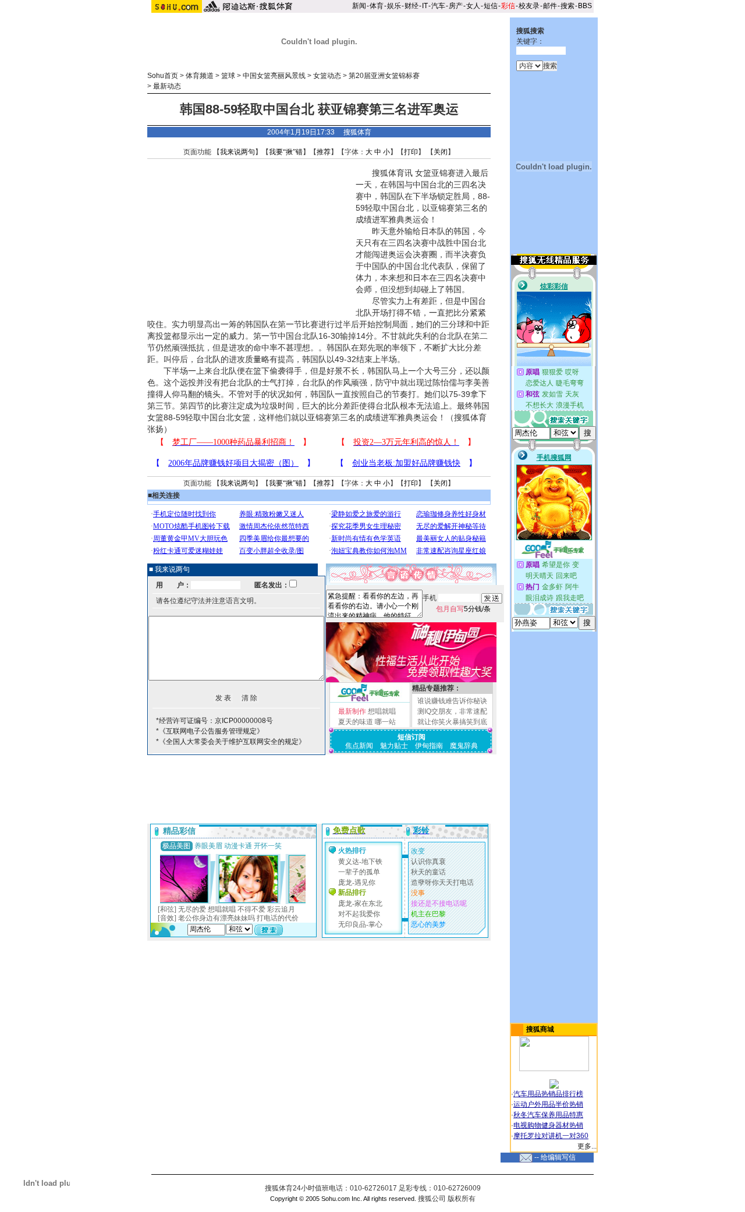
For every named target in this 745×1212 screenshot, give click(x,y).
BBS (585, 6)
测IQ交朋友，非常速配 (452, 711)
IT (425, 6)
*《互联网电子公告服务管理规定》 (210, 731)
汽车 (438, 6)
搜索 (567, 6)
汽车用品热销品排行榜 (548, 1094)
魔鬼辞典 (464, 746)
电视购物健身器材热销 (548, 1125)
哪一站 (385, 722)
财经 (411, 6)
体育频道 (200, 76)
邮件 (550, 6)
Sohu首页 (162, 76)
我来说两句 (237, 152)
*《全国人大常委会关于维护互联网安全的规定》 (231, 742)
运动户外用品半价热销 (548, 1104)
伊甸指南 (429, 746)
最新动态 (167, 86)
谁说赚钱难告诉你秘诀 (452, 701)
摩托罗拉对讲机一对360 (550, 1136)
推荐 (324, 152)
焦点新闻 (359, 746)
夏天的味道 (355, 722)
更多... (587, 1146)
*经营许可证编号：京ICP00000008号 (214, 721)
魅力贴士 (394, 746)
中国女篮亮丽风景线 (274, 76)
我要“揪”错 (286, 152)
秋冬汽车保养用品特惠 (548, 1115)
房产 (456, 6)
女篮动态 (327, 76)
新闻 (359, 6)
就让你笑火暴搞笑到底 (452, 722)
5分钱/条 (463, 609)
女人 (473, 6)
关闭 (441, 152)
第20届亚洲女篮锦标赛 (384, 76)
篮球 (228, 76)
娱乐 (394, 6)
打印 (411, 152)
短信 (491, 6)
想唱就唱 (382, 711)
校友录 (529, 6)
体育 (377, 6)
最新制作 (352, 711)
